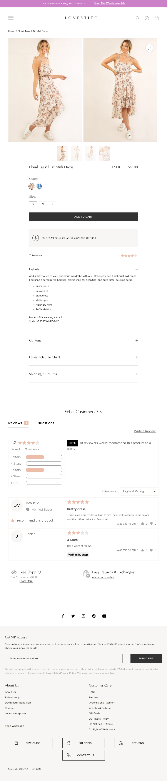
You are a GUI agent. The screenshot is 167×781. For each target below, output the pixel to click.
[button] (83, 255)
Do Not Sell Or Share (101, 724)
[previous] (3, 4)
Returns (93, 697)
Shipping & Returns (43, 374)
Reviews (9, 708)
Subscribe (146, 658)
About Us (10, 692)
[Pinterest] (94, 616)
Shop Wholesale (14, 726)
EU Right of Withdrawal (102, 729)
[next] (163, 4)
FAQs (92, 692)
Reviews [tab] (17, 423)
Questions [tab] (45, 423)
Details (34, 269)
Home (11, 31)
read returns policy (103, 577)
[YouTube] (104, 616)
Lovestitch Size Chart (44, 357)
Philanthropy (12, 697)
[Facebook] (63, 616)
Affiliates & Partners (100, 708)
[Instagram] (83, 616)
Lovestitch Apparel (16, 713)
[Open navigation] (10, 18)
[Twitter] (73, 616)
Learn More (26, 581)
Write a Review (145, 431)
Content (35, 340)
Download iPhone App (18, 703)
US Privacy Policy (99, 719)
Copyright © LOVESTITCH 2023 (24, 769)
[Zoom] (149, 48)
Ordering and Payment (102, 703)
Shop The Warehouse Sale (109, 4)
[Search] (137, 18)
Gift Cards (94, 713)
